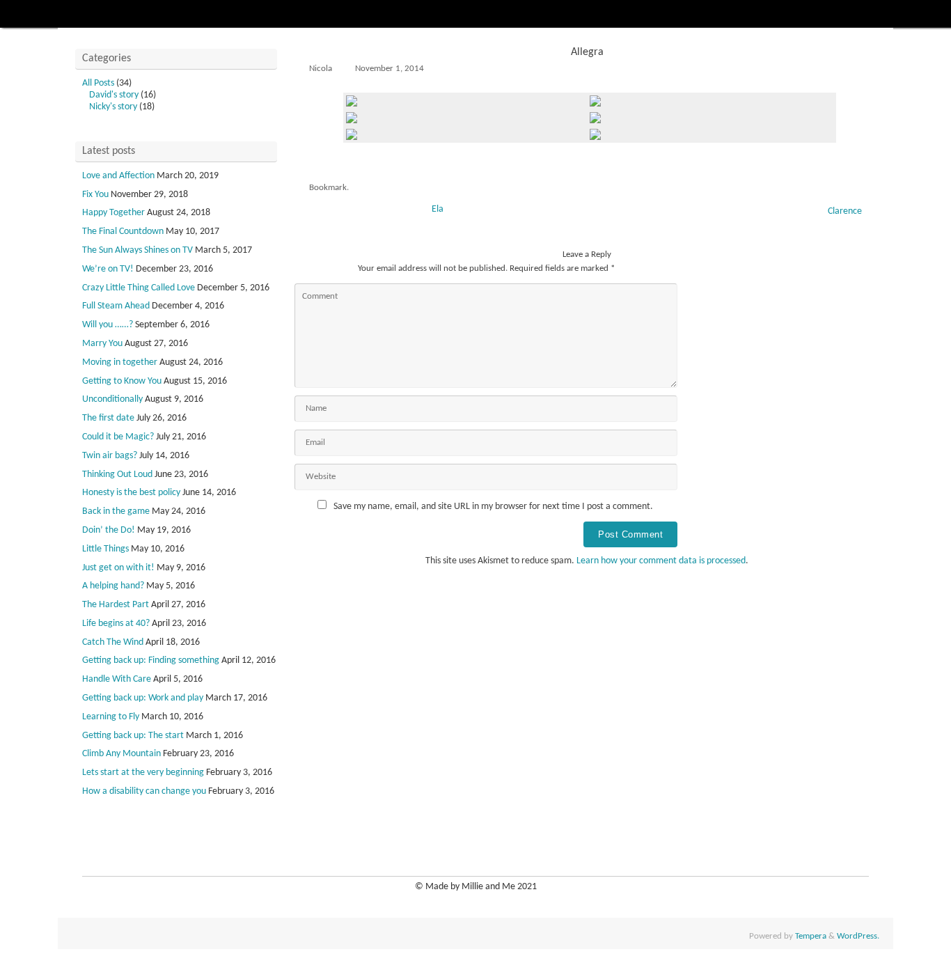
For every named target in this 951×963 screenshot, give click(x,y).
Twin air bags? (109, 456)
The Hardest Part (115, 605)
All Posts (98, 83)
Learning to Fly (110, 717)
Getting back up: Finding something (150, 660)
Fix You (95, 194)
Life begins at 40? (116, 623)
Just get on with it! (118, 568)
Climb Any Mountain (121, 754)
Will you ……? (107, 325)
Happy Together (113, 213)
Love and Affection (118, 176)
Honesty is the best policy (131, 492)
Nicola (320, 69)
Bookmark (328, 188)
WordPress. (858, 936)
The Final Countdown (123, 231)
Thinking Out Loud (117, 474)
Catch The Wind (112, 642)
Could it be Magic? (118, 437)
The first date (108, 418)
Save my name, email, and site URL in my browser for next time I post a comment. (493, 506)
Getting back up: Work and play (142, 698)
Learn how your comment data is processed (661, 561)
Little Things (105, 549)
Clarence (846, 211)
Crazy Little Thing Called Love (138, 288)
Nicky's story (113, 107)
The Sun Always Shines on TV (137, 250)
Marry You (102, 343)
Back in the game (116, 511)
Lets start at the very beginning (143, 772)
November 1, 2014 (389, 69)
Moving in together (119, 362)
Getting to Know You (122, 381)
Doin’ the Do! (108, 530)
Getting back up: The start (133, 735)
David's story (114, 95)
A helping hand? (113, 586)
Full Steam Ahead (116, 306)
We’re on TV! (108, 269)
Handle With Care (116, 679)
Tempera (810, 936)
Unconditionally (112, 399)
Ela (436, 209)
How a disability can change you (144, 791)
